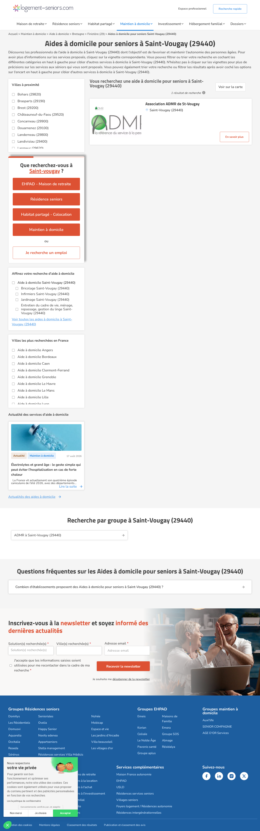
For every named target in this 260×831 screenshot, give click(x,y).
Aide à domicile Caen (34, 363)
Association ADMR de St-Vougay (172, 104)
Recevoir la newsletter (123, 666)
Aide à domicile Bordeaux (37, 357)
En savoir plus (234, 137)
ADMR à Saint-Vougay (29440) (37, 535)
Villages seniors (127, 800)
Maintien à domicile (135, 24)
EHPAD (121, 781)
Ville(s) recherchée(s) (72, 643)
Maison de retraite (30, 24)
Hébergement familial (205, 24)
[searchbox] (31, 650)
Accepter (65, 813)
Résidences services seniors (135, 794)
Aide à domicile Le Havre (37, 383)
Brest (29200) (28, 108)
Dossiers (237, 24)
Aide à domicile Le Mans (36, 390)
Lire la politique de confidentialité (24, 801)
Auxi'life (208, 720)
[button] (7, 825)
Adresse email (115, 643)
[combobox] (31, 650)
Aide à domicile (59, 34)
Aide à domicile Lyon (33, 404)
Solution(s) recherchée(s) (27, 643)
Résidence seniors (66, 24)
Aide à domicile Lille (33, 397)
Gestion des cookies (20, 825)
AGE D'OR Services (216, 733)
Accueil (13, 34)
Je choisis (41, 813)
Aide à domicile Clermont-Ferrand (43, 370)
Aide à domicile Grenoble (37, 377)
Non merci (16, 813)
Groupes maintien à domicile (220, 711)
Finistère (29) (96, 34)
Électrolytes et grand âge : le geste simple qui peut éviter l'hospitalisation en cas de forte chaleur (46, 469)
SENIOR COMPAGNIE (217, 727)
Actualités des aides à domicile (31, 496)
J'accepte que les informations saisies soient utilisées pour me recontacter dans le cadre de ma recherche (52, 665)
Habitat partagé (100, 24)
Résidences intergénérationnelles (138, 813)
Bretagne (78, 34)
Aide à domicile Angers (35, 350)
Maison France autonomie (133, 774)
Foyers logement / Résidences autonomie (144, 806)
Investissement (169, 24)
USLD (120, 787)
